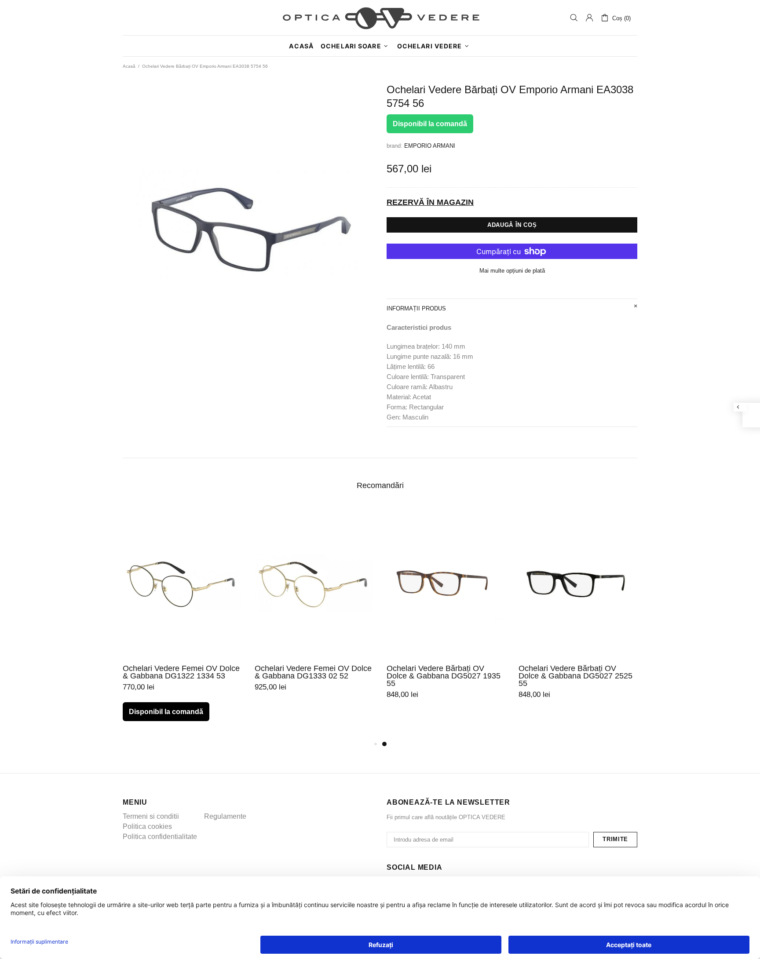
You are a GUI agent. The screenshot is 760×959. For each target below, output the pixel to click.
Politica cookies (147, 826)
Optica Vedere (380, 18)
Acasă (129, 66)
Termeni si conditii (151, 816)
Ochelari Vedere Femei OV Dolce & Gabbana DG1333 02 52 (313, 672)
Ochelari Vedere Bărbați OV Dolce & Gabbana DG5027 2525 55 (575, 676)
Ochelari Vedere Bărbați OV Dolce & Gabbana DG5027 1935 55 (444, 676)
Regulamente (225, 816)
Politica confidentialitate (160, 836)
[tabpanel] (446, 614)
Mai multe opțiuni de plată (512, 270)
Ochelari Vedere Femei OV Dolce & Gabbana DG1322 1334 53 (181, 672)
